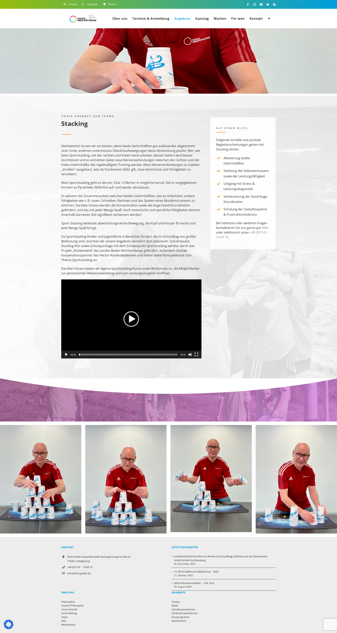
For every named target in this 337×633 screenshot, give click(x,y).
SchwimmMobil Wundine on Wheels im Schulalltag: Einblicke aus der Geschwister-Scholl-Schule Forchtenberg (221, 558)
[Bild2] (211, 427)
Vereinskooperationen (185, 613)
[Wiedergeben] (66, 355)
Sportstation (179, 620)
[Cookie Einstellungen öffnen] (8, 628)
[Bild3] (296, 427)
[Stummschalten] (190, 355)
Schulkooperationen (183, 609)
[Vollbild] (196, 355)
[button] (131, 319)
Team (64, 617)
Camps (176, 602)
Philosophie (68, 602)
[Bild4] (126, 427)
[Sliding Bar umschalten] (269, 18)
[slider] (128, 355)
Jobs (63, 620)
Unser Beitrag (69, 613)
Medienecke (68, 624)
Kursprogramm (180, 617)
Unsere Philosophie (72, 605)
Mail (265, 228)
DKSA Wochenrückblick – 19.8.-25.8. (194, 583)
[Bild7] (40, 427)
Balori (175, 605)
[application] (131, 318)
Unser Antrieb (69, 609)
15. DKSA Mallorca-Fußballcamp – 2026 (196, 571)
